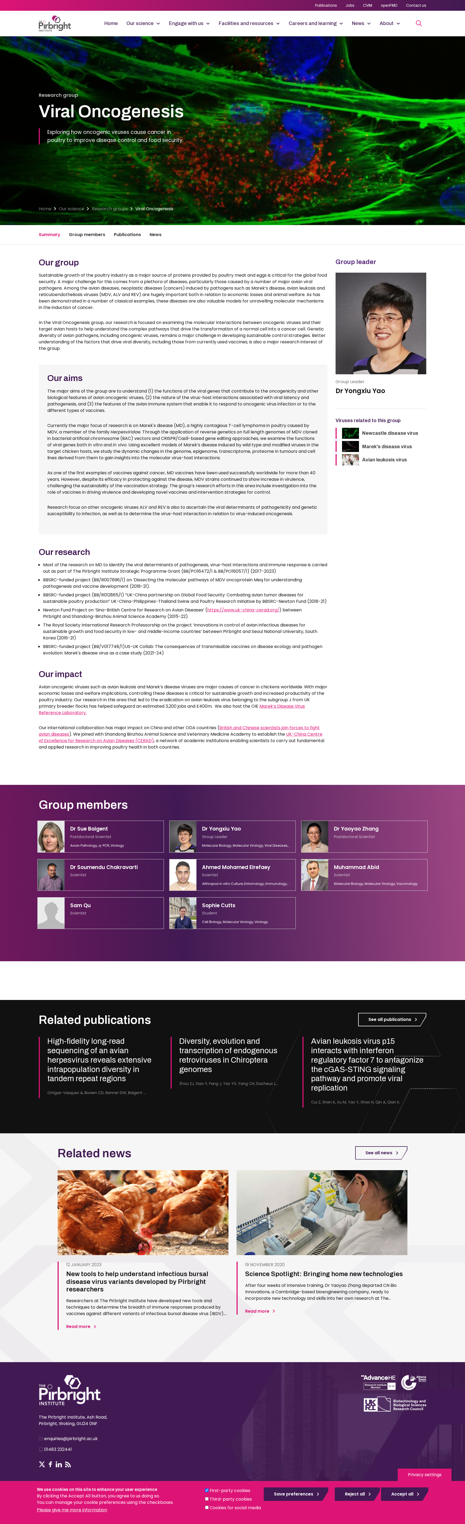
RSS (68, 1464)
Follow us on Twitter (42, 1464)
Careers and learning (313, 23)
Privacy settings (425, 1475)
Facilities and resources (246, 23)
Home (111, 23)
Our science (140, 23)
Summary (49, 235)
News (358, 23)
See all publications (389, 1019)
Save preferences (293, 1494)
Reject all (355, 1494)
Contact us (416, 5)
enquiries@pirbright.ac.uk (71, 1439)
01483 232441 (58, 1449)
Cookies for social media (235, 1508)
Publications (326, 5)
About (387, 23)
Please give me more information (72, 1510)
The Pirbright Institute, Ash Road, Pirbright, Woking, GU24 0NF (73, 1420)
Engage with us (186, 23)
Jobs (350, 5)
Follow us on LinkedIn (59, 1464)
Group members (87, 235)
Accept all (402, 1494)
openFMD (389, 5)
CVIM (367, 5)
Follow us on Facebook (50, 1464)
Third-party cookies (231, 1499)
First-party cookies (230, 1490)
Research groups (110, 209)
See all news (378, 1153)
